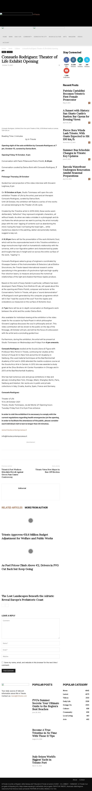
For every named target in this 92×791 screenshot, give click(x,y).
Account (6, 42)
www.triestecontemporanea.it (14, 430)
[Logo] (17, 28)
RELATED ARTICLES (12, 507)
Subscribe (66, 68)
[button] (87, 29)
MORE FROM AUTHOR (36, 507)
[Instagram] (9, 1)
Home (5, 37)
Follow (73, 57)
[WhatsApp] (20, 454)
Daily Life (18, 37)
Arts (64, 37)
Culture (17, 48)
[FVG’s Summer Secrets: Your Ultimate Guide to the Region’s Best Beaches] (46, 693)
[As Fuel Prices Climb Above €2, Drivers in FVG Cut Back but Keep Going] (31, 551)
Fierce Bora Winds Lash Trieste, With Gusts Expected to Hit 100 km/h (76, 135)
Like (66, 57)
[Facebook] (8, 1)
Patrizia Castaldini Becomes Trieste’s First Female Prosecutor (74, 95)
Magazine (72, 37)
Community (27, 37)
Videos (80, 37)
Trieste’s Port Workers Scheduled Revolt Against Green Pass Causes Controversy (12, 473)
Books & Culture (55, 37)
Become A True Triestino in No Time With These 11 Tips (44, 733)
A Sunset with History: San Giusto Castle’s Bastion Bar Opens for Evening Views (76, 115)
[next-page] (7, 605)
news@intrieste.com (19, 696)
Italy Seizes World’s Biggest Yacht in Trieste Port (43, 759)
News (10, 37)
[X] (9, 454)
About (75, 780)
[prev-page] (3, 605)
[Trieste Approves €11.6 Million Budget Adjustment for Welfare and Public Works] (31, 521)
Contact (82, 780)
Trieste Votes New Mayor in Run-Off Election (48, 470)
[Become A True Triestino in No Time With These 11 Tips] (46, 722)
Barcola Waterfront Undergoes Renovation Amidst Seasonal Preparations (76, 171)
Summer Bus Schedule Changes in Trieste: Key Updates (76, 153)
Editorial (22, 488)
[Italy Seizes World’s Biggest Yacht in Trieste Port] (46, 749)
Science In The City (40, 37)
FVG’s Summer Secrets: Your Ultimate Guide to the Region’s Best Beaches (45, 705)
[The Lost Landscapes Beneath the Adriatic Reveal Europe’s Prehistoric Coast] (31, 582)
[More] (26, 454)
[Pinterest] (15, 454)
